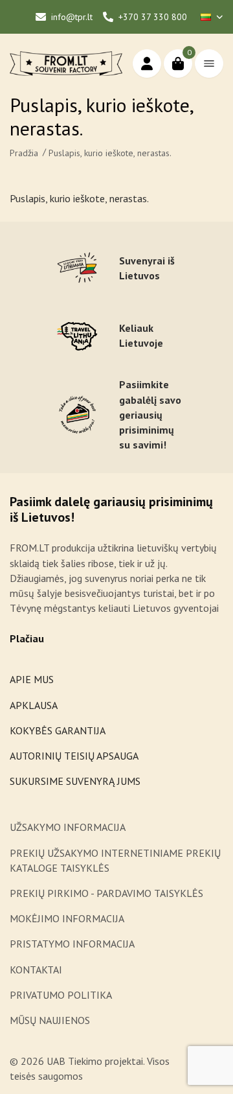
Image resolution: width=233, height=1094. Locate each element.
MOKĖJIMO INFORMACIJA (67, 918)
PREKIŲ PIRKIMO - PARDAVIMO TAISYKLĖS (106, 893)
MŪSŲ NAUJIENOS (50, 1020)
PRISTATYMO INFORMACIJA (72, 943)
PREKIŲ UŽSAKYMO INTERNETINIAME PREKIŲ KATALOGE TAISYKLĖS (115, 860)
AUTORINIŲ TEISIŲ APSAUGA (74, 755)
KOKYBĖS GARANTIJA (57, 730)
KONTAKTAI (36, 969)
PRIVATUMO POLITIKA (61, 994)
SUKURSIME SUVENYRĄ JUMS (75, 780)
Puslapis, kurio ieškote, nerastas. (110, 153)
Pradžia (24, 153)
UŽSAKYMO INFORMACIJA (69, 826)
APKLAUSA (34, 705)
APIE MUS (32, 679)
